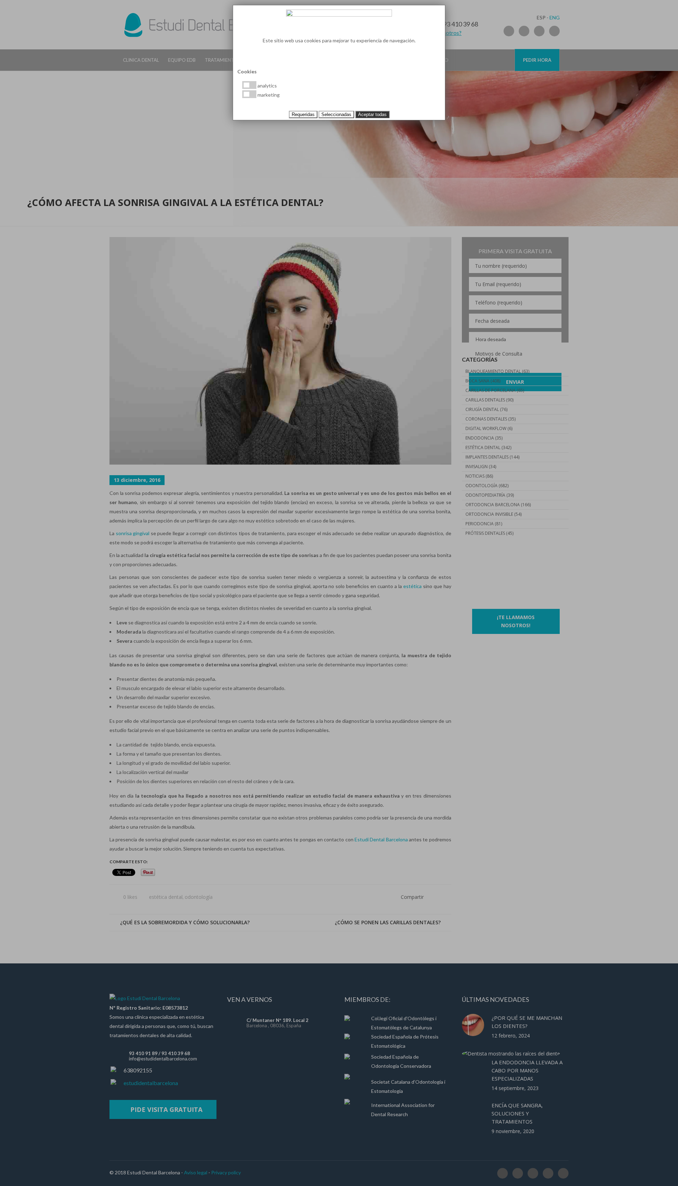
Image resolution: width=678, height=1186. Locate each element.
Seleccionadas (336, 114)
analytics (266, 86)
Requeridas (303, 114)
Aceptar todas (372, 114)
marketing (268, 95)
